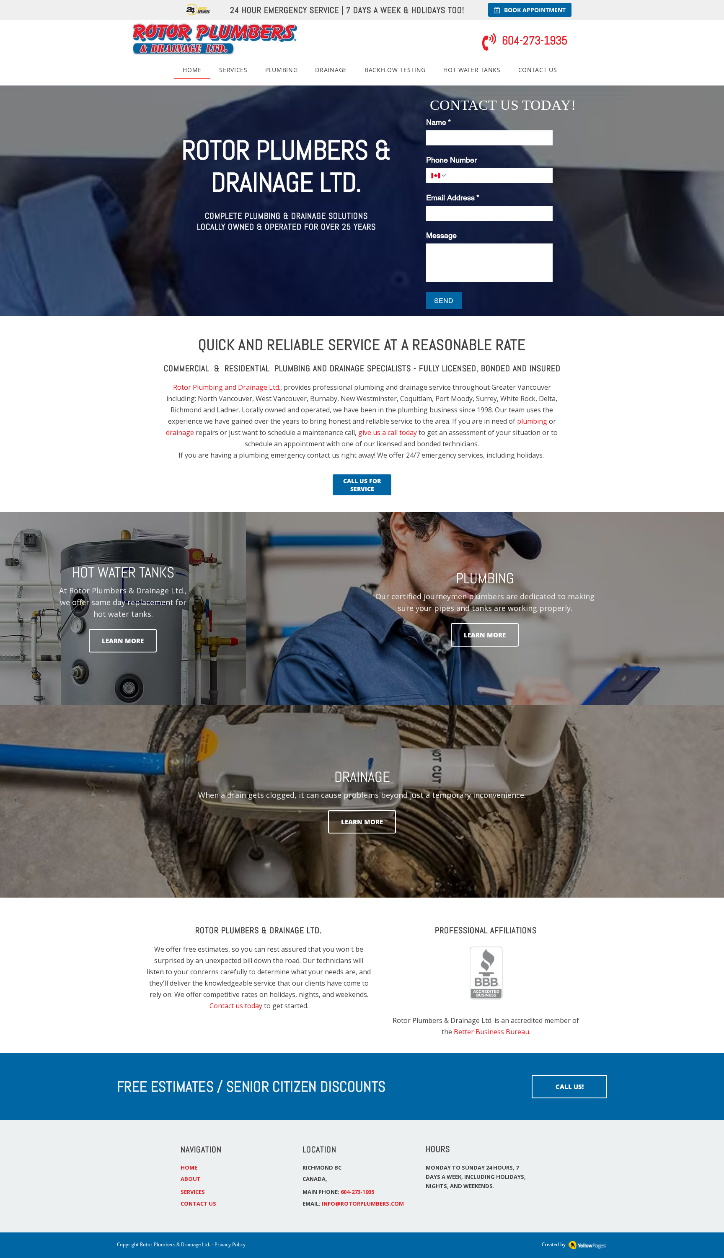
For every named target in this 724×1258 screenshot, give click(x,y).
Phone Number (451, 159)
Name (438, 122)
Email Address (452, 197)
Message (441, 235)
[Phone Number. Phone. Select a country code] (439, 175)
